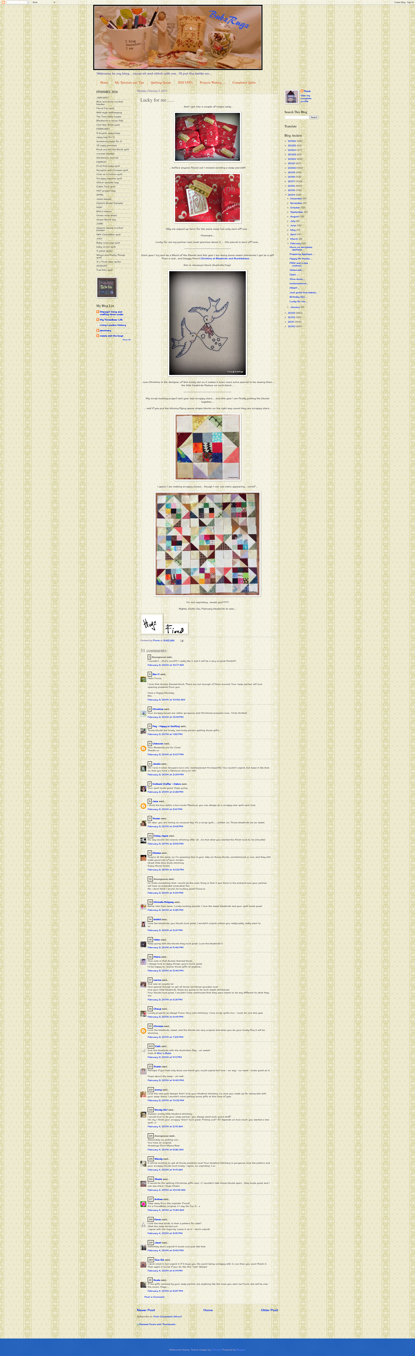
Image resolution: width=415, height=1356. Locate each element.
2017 (292, 181)
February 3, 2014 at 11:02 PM (166, 1100)
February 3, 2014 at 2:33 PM (165, 792)
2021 (292, 163)
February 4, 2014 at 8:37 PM (165, 1291)
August (295, 216)
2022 (292, 159)
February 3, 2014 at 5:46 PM (166, 947)
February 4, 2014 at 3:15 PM (165, 1233)
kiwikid (157, 919)
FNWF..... (295, 288)
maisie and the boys (111, 335)
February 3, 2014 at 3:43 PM (165, 826)
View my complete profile (306, 98)
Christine (158, 709)
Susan (156, 818)
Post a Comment (154, 1297)
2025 (292, 145)
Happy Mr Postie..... (301, 258)
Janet (158, 1242)
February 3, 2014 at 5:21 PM (165, 930)
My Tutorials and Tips (129, 82)
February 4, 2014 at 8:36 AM (166, 1149)
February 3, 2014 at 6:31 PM (165, 999)
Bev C (156, 674)
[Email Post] (181, 640)
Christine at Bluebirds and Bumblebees (225, 258)
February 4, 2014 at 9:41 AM (165, 1169)
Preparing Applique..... (302, 254)
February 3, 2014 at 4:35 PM (165, 910)
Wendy (158, 1159)
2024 (292, 150)
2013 (292, 313)
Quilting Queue (161, 82)
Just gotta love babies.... (304, 292)
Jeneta (156, 763)
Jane (155, 801)
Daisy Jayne (161, 835)
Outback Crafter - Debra (166, 784)
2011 (291, 321)
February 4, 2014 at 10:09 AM (166, 1190)
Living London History (113, 325)
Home (104, 82)
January (295, 307)
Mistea (157, 853)
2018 (292, 176)
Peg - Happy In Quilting (166, 726)
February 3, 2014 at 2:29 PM (166, 774)
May (293, 230)
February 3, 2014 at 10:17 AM (166, 665)
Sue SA (159, 1259)
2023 (292, 154)
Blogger (240, 1349)
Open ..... (294, 274)
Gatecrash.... (297, 270)
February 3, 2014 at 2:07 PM (166, 754)
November (296, 203)
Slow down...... (297, 279)
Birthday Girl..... (298, 297)
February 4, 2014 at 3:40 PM (166, 1250)
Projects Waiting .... (213, 82)
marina (157, 980)
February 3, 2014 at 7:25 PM (165, 1037)
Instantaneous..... (299, 283)
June (293, 225)
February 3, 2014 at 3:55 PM (166, 843)
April (293, 234)
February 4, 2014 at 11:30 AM (166, 1210)
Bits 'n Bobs (164, 1053)
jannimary (105, 330)
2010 (292, 326)
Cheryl (157, 1008)
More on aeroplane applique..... (301, 248)
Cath (158, 1046)
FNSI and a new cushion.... (299, 264)
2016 (292, 186)
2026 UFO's (185, 82)
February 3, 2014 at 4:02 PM (166, 869)
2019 (292, 172)
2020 (292, 168)
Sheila (158, 1179)
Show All (126, 340)
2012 (292, 317)
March (294, 239)
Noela (157, 1280)
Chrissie (158, 1026)
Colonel (216, 1349)
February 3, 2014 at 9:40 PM (166, 1080)
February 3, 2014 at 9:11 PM (165, 1057)
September (297, 212)
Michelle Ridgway (164, 902)
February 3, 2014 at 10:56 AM (166, 699)
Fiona (307, 91)
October (295, 207)
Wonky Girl (160, 1109)
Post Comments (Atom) (168, 1316)
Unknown (158, 743)
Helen (157, 939)
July (293, 221)
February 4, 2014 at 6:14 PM (165, 1270)
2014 (292, 194)
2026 (292, 141)
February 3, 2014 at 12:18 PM (166, 717)
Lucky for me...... (299, 301)
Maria (157, 956)
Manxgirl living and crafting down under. (112, 313)
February (295, 243)
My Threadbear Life (111, 319)
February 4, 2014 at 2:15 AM (165, 1126)
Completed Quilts (244, 82)
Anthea (158, 1199)
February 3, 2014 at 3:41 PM (165, 809)
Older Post (269, 1310)
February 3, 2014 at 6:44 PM (165, 1016)
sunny (158, 1089)
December (296, 198)
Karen (157, 1219)
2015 (292, 190)
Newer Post (146, 1310)
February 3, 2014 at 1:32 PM (165, 734)
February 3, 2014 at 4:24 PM (165, 892)
